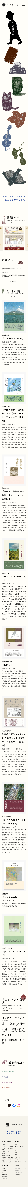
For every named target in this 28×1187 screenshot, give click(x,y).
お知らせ (4, 1170)
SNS (3, 1172)
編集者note (4, 1174)
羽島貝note (6, 1087)
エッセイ (17, 1159)
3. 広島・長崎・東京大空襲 (7, 1149)
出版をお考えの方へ (20, 1175)
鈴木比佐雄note (8, 1071)
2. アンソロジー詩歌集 (7, 1146)
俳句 (16, 1154)
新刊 (16, 1144)
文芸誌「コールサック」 (20, 1147)
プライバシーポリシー (7, 1178)
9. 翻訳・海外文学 (6, 1162)
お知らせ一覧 (14, 281)
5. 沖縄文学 (5, 1153)
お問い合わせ (5, 1176)
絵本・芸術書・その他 (20, 1161)
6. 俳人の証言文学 (6, 1155)
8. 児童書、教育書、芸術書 (7, 1159)
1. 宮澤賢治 (5, 1144)
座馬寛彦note (7, 1082)
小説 (16, 1156)
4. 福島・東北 (5, 1151)
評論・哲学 (17, 1158)
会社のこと (4, 1168)
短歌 (16, 1152)
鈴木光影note (7, 1076)
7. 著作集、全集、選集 (7, 1157)
